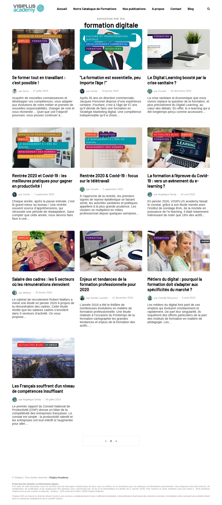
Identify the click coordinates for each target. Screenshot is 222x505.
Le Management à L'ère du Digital (38, 145)
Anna (26, 90)
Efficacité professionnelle (40, 36)
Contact (175, 9)
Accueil (62, 9)
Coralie (162, 90)
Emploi (24, 41)
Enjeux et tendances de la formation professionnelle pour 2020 (108, 284)
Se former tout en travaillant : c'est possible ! (39, 80)
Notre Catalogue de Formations (94, 9)
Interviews (113, 49)
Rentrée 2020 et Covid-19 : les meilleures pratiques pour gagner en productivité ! (42, 180)
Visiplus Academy (58, 477)
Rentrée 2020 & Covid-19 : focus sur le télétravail (109, 178)
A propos (158, 9)
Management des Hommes (37, 152)
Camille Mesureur (168, 297)
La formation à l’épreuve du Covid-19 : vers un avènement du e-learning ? (178, 180)
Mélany (27, 292)
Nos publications (134, 9)
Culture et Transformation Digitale (107, 38)
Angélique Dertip (167, 194)
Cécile (94, 90)
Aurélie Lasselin (99, 297)
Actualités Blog (166, 134)
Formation (40, 41)
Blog (191, 9)
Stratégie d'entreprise (36, 156)
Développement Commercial (107, 44)
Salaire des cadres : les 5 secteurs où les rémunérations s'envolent (43, 282)
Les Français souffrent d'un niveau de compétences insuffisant (43, 388)
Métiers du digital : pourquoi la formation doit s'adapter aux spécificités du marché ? (174, 284)
